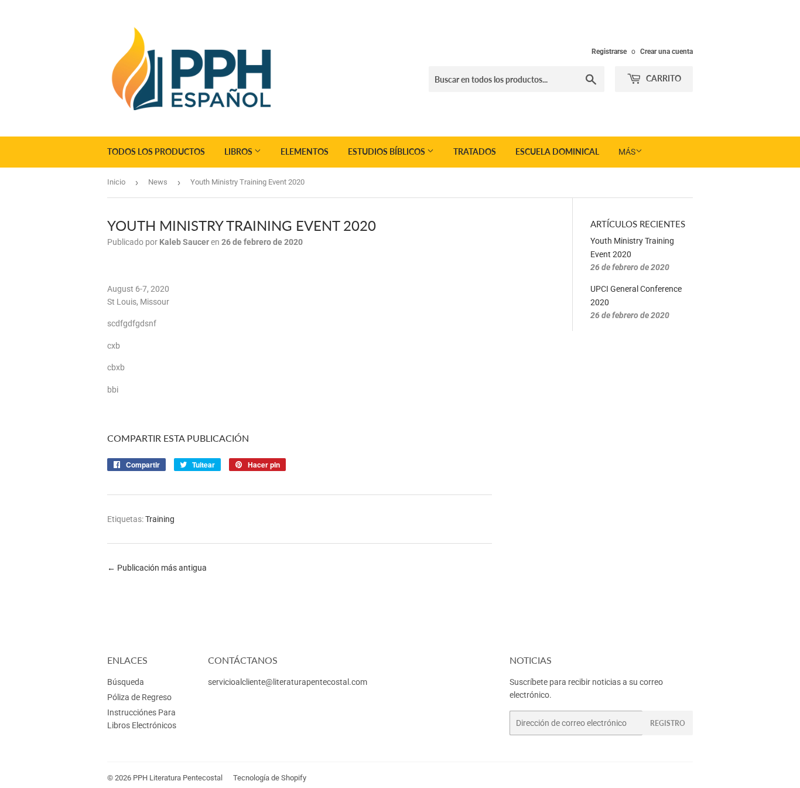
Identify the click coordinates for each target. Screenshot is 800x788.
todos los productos (156, 151)
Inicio (116, 182)
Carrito (662, 78)
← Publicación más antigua (157, 567)
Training (160, 519)
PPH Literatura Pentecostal (178, 777)
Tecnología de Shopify (269, 777)
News (157, 182)
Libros (239, 151)
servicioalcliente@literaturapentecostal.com (287, 682)
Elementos (305, 151)
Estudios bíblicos (387, 151)
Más (626, 151)
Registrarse (609, 51)
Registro (667, 723)
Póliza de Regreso (139, 697)
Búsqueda (125, 682)
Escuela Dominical (557, 151)
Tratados (474, 151)
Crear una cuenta (666, 51)
